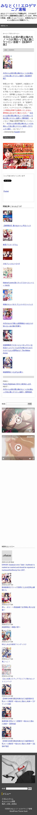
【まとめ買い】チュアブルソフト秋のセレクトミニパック (18, 680)
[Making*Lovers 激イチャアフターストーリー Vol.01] (7, 269)
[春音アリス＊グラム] (7, 231)
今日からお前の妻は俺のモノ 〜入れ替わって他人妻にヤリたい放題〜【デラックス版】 (18, 126)
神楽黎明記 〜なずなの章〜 (13, 372)
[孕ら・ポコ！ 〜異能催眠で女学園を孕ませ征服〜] (18, 598)
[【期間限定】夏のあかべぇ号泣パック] (7, 212)
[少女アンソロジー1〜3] (7, 250)
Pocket (6, 191)
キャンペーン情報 (8, 801)
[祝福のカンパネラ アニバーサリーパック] (7, 290)
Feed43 (17, 132)
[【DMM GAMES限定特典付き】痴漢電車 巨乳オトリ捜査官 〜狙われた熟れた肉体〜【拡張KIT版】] (18, 732)
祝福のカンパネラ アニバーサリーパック (18, 304)
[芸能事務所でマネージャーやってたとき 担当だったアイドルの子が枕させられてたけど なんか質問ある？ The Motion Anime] (7, 331)
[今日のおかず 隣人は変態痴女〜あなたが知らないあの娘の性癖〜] (7, 309)
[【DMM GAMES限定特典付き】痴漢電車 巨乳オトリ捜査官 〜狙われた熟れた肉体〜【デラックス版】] (18, 689)
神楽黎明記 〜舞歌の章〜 (11, 627)
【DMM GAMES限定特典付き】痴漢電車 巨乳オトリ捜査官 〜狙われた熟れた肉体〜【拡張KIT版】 (18, 743)
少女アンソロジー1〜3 (11, 264)
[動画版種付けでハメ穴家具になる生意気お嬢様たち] (18, 578)
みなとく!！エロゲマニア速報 (18, 7)
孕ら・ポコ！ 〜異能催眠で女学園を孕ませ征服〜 (18, 608)
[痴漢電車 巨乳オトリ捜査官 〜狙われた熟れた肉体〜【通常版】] (18, 712)
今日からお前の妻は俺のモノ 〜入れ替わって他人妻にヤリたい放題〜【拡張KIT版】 (18, 75)
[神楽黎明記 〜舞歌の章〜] (18, 618)
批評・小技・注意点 (9, 804)
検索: (4, 404)
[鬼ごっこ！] (18, 652)
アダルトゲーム (9, 137)
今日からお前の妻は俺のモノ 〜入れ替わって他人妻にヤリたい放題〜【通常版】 (18, 115)
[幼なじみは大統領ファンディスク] (18, 635)
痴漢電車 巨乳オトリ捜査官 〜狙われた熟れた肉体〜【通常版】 (18, 722)
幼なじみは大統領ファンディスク (14, 644)
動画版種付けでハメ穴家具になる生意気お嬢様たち (18, 588)
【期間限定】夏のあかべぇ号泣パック (17, 226)
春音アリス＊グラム (10, 244)
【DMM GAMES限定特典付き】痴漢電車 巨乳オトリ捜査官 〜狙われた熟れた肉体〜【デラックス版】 (18, 701)
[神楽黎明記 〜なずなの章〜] (7, 358)
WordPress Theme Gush (19, 811)
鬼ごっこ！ (6, 661)
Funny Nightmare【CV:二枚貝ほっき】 (17, 384)
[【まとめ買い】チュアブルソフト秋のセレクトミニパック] (18, 669)
